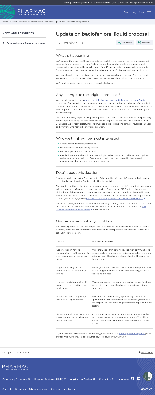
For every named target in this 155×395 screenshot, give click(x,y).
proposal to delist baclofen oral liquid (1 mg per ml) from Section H (116, 100)
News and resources (18, 33)
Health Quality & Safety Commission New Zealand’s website (114, 198)
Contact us (105, 379)
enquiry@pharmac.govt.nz (132, 334)
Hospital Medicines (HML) (106, 2)
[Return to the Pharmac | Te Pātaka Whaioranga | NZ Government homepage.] (15, 367)
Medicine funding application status (136, 2)
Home (66, 2)
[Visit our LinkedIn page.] (139, 378)
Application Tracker (81, 379)
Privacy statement (38, 389)
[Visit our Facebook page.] (133, 378)
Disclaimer (20, 389)
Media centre (70, 389)
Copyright (7, 389)
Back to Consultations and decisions (26, 43)
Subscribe (55, 389)
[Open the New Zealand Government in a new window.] (146, 389)
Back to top (147, 352)
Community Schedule (82, 2)
